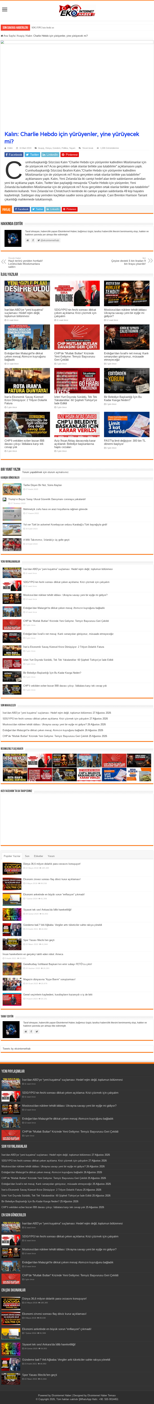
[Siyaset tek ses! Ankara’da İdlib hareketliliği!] (12, 914)
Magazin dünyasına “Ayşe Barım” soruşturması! (49, 979)
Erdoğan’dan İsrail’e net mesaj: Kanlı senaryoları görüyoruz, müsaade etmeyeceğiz (126, 356)
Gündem (56, 148)
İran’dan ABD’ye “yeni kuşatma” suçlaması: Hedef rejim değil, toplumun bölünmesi (24, 313)
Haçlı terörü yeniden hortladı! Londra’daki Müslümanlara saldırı (25, 262)
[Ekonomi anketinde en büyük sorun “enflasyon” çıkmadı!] (12, 899)
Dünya (48, 148)
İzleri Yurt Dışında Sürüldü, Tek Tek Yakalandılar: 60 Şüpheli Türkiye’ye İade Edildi (75, 400)
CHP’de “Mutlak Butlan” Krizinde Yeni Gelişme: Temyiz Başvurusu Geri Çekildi (74, 356)
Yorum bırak (87, 148)
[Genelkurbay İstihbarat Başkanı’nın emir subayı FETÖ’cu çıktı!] (12, 969)
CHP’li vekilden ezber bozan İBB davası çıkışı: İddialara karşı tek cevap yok (24, 444)
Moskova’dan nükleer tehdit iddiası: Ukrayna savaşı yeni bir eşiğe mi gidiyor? (125, 313)
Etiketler (38, 856)
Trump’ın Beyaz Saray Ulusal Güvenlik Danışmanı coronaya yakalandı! (47, 499)
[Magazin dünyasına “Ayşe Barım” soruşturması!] (12, 984)
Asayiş (20, 35)
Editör (10, 148)
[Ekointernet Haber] (77, 9)
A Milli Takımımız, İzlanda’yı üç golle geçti (46, 539)
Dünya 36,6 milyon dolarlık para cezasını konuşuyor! (52, 863)
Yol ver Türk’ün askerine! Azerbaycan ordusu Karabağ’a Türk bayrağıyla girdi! (65, 524)
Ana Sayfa (9, 35)
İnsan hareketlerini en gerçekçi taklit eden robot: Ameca (33, 954)
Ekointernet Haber (61, 1395)
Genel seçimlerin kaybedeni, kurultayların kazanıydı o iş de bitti (57, 994)
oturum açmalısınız (58, 472)
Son (27, 856)
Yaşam (72, 148)
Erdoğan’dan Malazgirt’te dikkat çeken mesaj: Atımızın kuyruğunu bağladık (25, 356)
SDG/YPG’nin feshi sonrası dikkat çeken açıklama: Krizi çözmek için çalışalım (72, 27)
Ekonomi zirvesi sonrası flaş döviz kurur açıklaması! (52, 879)
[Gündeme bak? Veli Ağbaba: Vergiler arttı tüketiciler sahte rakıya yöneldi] (12, 929)
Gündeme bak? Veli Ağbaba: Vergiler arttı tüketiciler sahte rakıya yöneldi (62, 924)
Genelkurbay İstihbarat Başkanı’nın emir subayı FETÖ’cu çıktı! (57, 964)
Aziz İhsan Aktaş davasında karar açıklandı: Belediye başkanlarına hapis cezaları (75, 444)
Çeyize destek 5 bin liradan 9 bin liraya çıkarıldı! (128, 261)
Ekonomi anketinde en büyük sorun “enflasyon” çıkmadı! (54, 894)
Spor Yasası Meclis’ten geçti (38, 940)
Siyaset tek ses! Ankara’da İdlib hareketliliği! (47, 909)
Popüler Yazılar (12, 856)
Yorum (51, 856)
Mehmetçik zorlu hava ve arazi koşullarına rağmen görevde (55, 509)
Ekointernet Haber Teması (102, 1395)
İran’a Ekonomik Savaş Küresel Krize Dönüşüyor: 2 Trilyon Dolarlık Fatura (26, 400)
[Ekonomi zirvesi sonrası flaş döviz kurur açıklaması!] (12, 884)
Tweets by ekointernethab (16, 1048)
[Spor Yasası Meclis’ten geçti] (12, 944)
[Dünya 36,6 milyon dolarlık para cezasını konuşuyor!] (12, 868)
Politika (65, 148)
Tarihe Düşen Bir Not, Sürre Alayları (42, 485)
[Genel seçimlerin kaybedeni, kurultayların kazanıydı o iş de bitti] (12, 999)
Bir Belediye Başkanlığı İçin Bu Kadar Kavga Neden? (123, 398)
